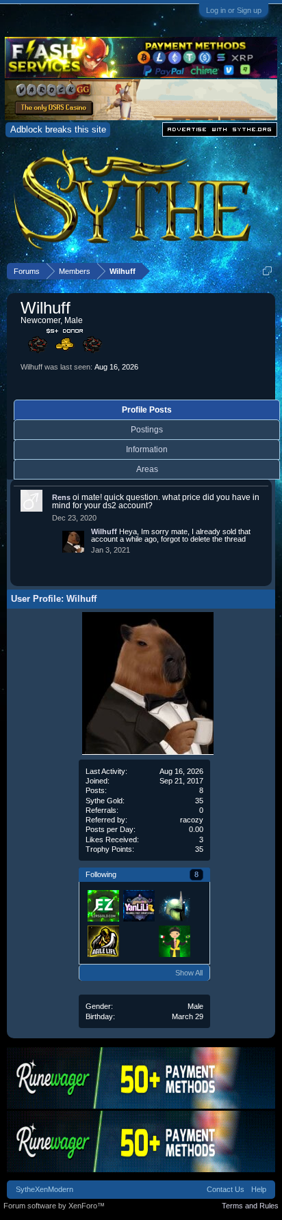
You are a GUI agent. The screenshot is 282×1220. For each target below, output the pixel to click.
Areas (147, 469)
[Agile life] (102, 940)
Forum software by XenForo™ (54, 1206)
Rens (61, 497)
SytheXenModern (44, 1189)
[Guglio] (173, 940)
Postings (147, 429)
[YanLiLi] (138, 905)
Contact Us (225, 1189)
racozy (191, 820)
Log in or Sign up (233, 10)
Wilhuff (104, 531)
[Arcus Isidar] (173, 905)
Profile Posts (147, 410)
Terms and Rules (250, 1206)
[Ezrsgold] (102, 905)
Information (147, 449)
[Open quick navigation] (267, 270)
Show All (189, 973)
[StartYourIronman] (138, 940)
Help (258, 1189)
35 (199, 849)
